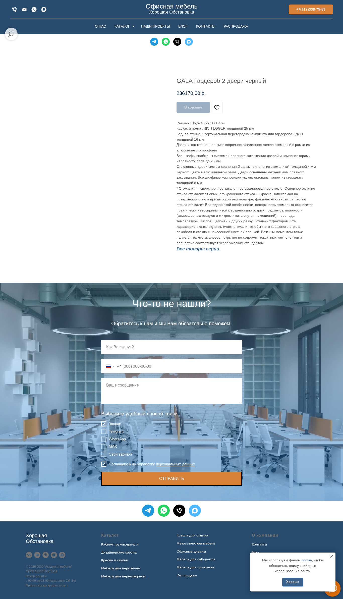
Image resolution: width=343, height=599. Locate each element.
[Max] (44, 9)
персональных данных (175, 464)
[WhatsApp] (34, 9)
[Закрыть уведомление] (331, 556)
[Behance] (37, 555)
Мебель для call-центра (196, 559)
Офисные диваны (191, 551)
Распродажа (187, 575)
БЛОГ (183, 26)
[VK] (29, 555)
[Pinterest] (45, 555)
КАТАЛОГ (123, 26)
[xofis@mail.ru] (24, 9)
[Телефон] (177, 42)
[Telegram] (154, 42)
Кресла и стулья (114, 560)
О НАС (100, 26)
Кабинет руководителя (119, 544)
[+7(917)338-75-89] (14, 9)
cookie (307, 560)
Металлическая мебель (196, 543)
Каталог (110, 535)
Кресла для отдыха (192, 535)
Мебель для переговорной (123, 576)
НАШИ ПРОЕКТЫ (155, 26)
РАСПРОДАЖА (236, 26)
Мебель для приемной (195, 567)
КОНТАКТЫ (205, 26)
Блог (255, 552)
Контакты (259, 544)
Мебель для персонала (120, 568)
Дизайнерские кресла (119, 552)
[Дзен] (54, 555)
